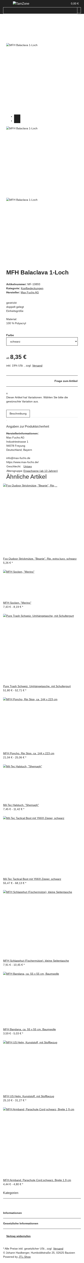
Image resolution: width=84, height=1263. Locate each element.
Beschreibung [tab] (18, 413)
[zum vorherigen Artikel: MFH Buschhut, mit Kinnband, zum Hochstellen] (13, 24)
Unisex (27, 466)
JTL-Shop (25, 1256)
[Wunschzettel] (65, 3)
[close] (9, 39)
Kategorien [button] (11, 1193)
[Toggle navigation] (8, 4)
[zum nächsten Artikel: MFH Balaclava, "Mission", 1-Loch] (6, 24)
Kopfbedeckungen (32, 288)
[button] (61, 3)
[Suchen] (79, 10)
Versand (37, 365)
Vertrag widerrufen (18, 1236)
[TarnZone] (21, 3)
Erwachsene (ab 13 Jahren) (40, 470)
